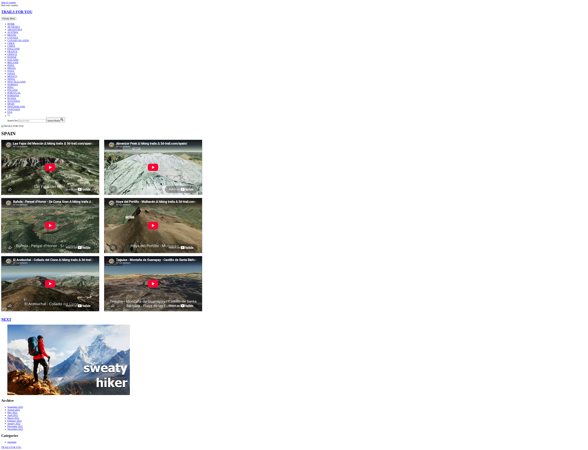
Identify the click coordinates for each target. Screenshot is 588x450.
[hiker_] (68, 394)
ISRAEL (11, 68)
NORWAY (12, 84)
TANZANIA (13, 109)
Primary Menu (8, 18)
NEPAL (11, 79)
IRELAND (12, 62)
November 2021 (15, 429)
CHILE (11, 43)
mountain (11, 442)
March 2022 (13, 418)
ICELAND (12, 59)
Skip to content (8, 2)
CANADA (12, 37)
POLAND (12, 90)
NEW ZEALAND (16, 82)
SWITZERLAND (16, 106)
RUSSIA (11, 98)
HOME (11, 24)
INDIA (10, 65)
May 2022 (12, 412)
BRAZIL (11, 35)
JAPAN (11, 73)
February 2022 (14, 421)
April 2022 (12, 415)
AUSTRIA (12, 32)
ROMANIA (13, 95)
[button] (8, 116)
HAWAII (11, 57)
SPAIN (10, 104)
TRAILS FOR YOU (16, 12)
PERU (10, 87)
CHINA (11, 46)
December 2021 (15, 426)
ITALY (10, 71)
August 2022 (13, 410)
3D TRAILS (13, 26)
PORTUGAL (14, 93)
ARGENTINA (14, 29)
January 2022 (13, 423)
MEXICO (12, 76)
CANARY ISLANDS (18, 40)
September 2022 (15, 407)
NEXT (6, 319)
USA (9, 112)
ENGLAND (13, 48)
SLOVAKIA (13, 101)
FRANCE (12, 51)
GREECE (12, 54)
